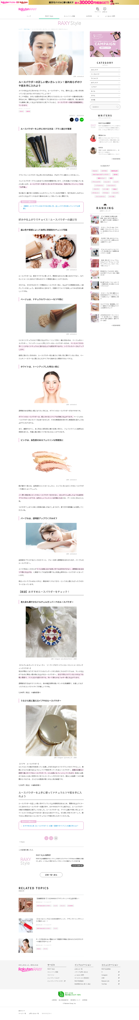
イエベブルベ (111, 185)
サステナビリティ (47, 1013)
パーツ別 (105, 189)
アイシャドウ (96, 182)
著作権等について (75, 1000)
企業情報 (54, 1000)
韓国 (111, 178)
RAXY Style (49, 16)
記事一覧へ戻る (51, 875)
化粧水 (115, 189)
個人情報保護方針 (63, 1000)
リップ (55, 905)
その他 (93, 100)
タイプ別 (111, 196)
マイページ (51, 975)
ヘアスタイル (99, 185)
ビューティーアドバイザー (55, 981)
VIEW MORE (116, 159)
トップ (29, 16)
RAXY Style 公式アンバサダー (43, 905)
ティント (63, 905)
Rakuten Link (105, 981)
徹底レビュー (101, 178)
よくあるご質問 (110, 16)
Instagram (104, 975)
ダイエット (95, 193)
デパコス (105, 193)
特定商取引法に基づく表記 (82, 984)
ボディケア (94, 83)
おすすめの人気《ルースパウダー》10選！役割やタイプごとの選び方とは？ (50, 826)
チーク (45, 949)
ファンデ (115, 193)
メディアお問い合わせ (81, 972)
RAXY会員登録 (106, 969)
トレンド (107, 182)
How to (21, 111)
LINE (103, 978)
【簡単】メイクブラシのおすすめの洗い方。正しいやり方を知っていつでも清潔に (51, 207)
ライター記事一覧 (77, 865)
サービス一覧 (22, 1013)
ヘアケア (94, 87)
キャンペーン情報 (69, 16)
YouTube (104, 984)
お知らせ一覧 (79, 969)
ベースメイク (27, 108)
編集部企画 (114, 171)
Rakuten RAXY (28, 9)
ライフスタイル (100, 196)
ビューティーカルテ (53, 978)
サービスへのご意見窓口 (82, 978)
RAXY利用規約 (79, 981)
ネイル (93, 91)
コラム (93, 95)
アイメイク (94, 78)
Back (22, 842)
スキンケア (94, 70)
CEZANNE (70, 905)
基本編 (28, 111)
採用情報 (84, 1000)
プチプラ (96, 189)
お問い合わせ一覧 (34, 1013)
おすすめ (104, 171)
